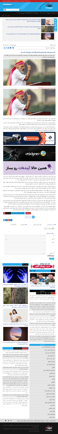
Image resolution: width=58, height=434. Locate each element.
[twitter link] (6, 420)
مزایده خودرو (52, 399)
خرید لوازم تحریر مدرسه (49, 350)
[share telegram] (6, 15)
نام (53, 235)
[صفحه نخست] (55, 20)
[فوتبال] (55, 25)
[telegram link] (8, 420)
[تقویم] (55, 27)
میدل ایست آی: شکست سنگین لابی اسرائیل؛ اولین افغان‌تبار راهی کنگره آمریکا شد (15, 368)
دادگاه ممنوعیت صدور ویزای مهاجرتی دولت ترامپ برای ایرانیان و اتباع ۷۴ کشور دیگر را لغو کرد (15, 395)
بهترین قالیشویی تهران (50, 402)
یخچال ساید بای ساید (50, 353)
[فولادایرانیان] (29, 138)
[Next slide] (30, 270)
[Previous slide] (34, 270)
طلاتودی (53, 382)
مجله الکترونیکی (11, 425)
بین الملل (53, 48)
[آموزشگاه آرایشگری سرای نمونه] (29, 168)
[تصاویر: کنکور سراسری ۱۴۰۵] (42, 278)
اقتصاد (35, 421)
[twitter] (4, 220)
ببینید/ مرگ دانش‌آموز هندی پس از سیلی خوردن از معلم (43, 312)
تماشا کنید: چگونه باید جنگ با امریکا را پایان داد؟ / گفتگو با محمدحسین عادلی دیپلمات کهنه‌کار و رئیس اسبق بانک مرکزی (22, 20)
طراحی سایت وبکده (50, 397)
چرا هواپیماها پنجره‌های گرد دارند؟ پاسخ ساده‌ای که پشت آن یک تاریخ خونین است (23, 34)
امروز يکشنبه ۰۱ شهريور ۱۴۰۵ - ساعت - (47, 13)
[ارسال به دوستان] (6, 48)
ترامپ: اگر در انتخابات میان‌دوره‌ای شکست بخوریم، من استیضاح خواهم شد (42, 314)
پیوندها (22, 1)
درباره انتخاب (36, 425)
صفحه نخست (53, 421)
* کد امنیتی (52, 253)
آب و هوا (19, 1)
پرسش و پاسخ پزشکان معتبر (48, 347)
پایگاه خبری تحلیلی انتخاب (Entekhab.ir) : (47, 88)
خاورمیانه (47, 48)
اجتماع (31, 421)
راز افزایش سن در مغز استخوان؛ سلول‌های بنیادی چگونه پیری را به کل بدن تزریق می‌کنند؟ (15, 285)
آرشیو (34, 427)
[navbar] (56, 13)
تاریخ (39, 421)
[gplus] (9, 220)
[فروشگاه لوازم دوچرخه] (29, 153)
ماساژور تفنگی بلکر (51, 364)
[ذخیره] (8, 48)
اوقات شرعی (14, 1)
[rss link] (11, 420)
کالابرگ (53, 379)
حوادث (18, 421)
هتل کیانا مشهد (51, 361)
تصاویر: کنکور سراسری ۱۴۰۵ (48, 286)
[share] (3, 15)
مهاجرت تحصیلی (51, 385)
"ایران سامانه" (31, 431)
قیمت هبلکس (52, 388)
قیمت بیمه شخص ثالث (49, 391)
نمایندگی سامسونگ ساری (49, 370)
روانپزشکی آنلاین (51, 414)
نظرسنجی (4, 1)
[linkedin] (11, 220)
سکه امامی (52, 405)
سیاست (47, 421)
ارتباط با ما (31, 425)
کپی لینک (28, 213)
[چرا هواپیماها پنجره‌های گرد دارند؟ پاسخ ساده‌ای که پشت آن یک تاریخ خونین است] (15, 334)
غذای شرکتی (52, 373)
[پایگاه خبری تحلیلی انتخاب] (49, 6)
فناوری (28, 421)
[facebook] (7, 220)
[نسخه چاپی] (4, 48)
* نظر (53, 242)
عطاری (53, 367)
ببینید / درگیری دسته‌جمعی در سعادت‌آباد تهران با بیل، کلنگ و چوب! (42, 324)
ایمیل (53, 239)
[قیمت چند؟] (55, 23)
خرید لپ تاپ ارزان (51, 359)
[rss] (8, 15)
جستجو (37, 427)
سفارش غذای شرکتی (50, 394)
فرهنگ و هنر (23, 421)
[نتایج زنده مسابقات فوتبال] (55, 30)
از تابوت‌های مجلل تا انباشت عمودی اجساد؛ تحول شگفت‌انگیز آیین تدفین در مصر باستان (23, 27)
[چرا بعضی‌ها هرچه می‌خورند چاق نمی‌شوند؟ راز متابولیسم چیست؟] (15, 315)
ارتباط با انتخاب (27, 1)
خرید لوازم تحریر (51, 356)
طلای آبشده (52, 411)
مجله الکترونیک (9, 1)
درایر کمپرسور (52, 376)
